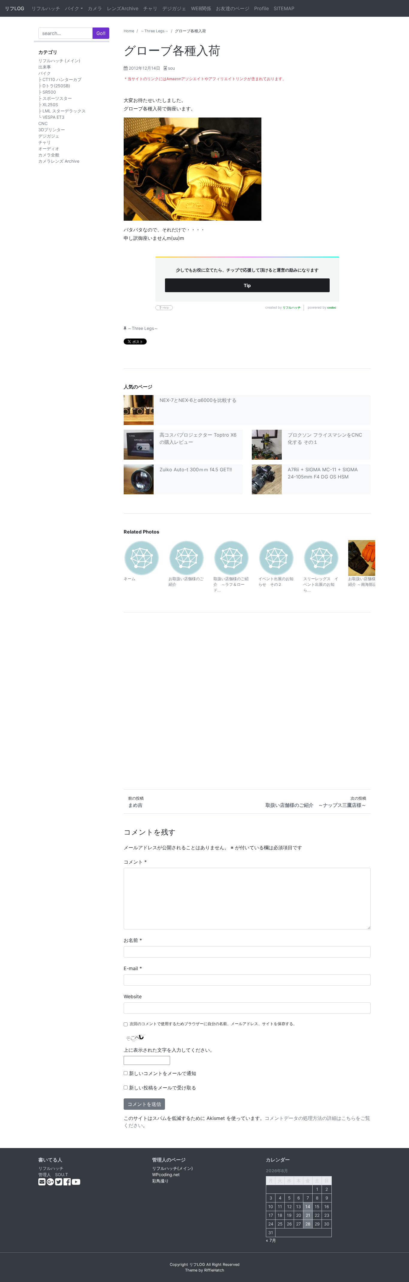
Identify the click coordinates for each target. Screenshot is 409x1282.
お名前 (133, 940)
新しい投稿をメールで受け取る (162, 1088)
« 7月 (271, 1240)
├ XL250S (48, 104)
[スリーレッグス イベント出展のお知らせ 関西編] (321, 557)
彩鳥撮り (160, 1180)
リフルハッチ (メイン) (59, 60)
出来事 (44, 66)
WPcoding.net (166, 1174)
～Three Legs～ (154, 31)
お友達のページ (232, 8)
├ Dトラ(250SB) (54, 85)
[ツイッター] (59, 1183)
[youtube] (76, 1183)
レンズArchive (122, 8)
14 (307, 1206)
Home (129, 31)
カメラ (95, 8)
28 (307, 1223)
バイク (72, 8)
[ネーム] (142, 557)
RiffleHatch (214, 1270)
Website (133, 996)
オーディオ (48, 148)
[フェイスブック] (67, 1183)
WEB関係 (201, 8)
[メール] (42, 1183)
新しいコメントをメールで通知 (162, 1073)
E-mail (133, 968)
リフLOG (14, 8)
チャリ (150, 8)
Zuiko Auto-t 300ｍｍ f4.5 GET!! (196, 469)
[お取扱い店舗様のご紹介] (187, 557)
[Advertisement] (247, 701)
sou (171, 68)
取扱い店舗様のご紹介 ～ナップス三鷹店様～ (316, 805)
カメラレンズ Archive (58, 161)
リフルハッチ (45, 8)
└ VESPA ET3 (51, 117)
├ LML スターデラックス (62, 110)
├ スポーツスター (55, 98)
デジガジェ (174, 8)
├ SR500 (47, 91)
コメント (135, 862)
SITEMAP (284, 8)
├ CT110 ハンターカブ (59, 79)
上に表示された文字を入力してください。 (169, 1050)
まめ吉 (135, 805)
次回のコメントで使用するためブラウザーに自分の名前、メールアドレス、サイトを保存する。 (213, 1024)
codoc (331, 307)
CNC (43, 123)
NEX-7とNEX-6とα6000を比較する (198, 400)
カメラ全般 (48, 154)
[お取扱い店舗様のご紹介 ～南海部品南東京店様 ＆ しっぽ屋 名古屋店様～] (366, 557)
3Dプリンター (51, 129)
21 (308, 1215)
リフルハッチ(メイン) (172, 1168)
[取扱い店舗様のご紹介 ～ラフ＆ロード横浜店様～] (231, 557)
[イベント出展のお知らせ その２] (276, 557)
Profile (261, 8)
